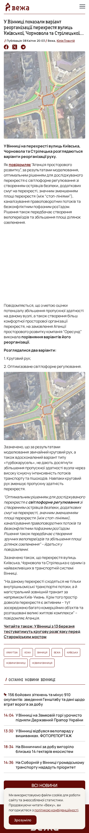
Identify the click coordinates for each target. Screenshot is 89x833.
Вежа (57, 652)
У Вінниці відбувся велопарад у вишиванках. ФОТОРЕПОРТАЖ (45, 733)
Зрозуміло (22, 820)
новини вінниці (15, 663)
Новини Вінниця (42, 663)
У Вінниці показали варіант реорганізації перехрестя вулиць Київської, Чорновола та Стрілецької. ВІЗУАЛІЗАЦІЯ (42, 30)
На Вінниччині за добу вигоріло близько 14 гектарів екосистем (45, 749)
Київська (72, 652)
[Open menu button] (82, 7)
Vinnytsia (12, 652)
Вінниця (42, 652)
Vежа (27, 652)
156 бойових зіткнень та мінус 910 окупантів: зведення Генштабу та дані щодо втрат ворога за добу (44, 699)
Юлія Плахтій (66, 41)
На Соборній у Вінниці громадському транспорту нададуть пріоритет (50, 765)
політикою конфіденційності (56, 810)
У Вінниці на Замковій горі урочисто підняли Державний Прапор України (49, 718)
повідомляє (20, 164)
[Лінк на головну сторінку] (17, 7)
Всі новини (44, 785)
